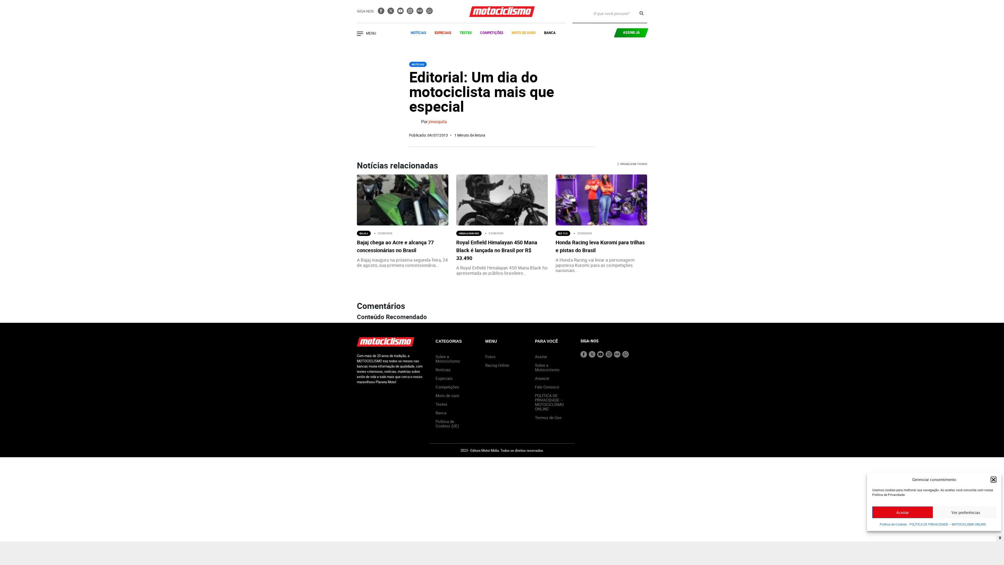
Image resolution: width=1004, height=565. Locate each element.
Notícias (418, 32)
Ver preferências (965, 512)
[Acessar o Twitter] (391, 12)
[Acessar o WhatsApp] (429, 12)
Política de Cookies (893, 524)
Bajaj (364, 233)
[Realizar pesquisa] (641, 13)
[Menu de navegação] (360, 34)
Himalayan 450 (469, 233)
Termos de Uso (548, 417)
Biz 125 (563, 233)
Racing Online (497, 365)
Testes (466, 32)
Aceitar (902, 512)
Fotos (490, 356)
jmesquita (438, 122)
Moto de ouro (447, 395)
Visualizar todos (633, 164)
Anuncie (542, 378)
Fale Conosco (547, 386)
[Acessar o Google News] (420, 12)
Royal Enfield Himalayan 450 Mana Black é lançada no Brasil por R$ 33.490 (496, 250)
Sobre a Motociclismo (448, 359)
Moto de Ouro (524, 32)
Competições (491, 32)
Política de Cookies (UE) (447, 423)
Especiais (443, 32)
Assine (541, 356)
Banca (550, 32)
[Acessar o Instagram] (410, 12)
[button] (993, 479)
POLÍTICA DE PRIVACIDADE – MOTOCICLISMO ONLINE (947, 524)
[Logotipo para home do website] (502, 11)
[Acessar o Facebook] (381, 12)
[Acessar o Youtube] (401, 12)
